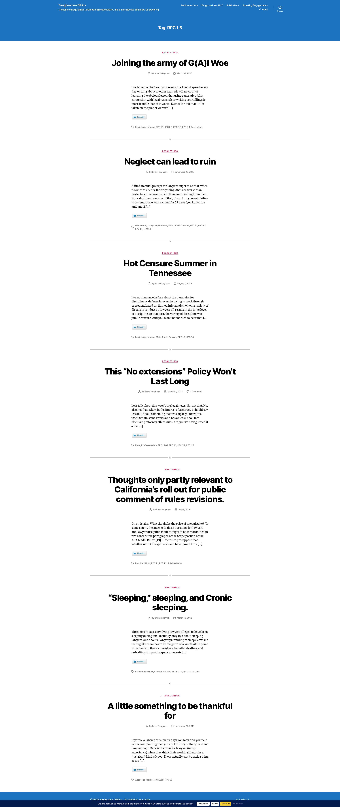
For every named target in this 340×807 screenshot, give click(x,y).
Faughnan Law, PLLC (212, 5)
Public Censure (182, 225)
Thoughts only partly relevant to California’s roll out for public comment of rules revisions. (170, 489)
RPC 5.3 (177, 127)
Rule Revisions (175, 563)
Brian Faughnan (161, 73)
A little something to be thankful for (170, 711)
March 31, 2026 (184, 73)
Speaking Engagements (255, 5)
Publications (233, 5)
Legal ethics (170, 52)
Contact (263, 9)
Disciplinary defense (145, 127)
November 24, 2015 (184, 726)
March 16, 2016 (184, 617)
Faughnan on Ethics (72, 5)
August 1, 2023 (184, 283)
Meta (170, 225)
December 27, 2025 (184, 172)
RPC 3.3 (168, 127)
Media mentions (189, 5)
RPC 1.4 (139, 228)
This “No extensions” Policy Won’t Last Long (170, 376)
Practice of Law (142, 563)
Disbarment (140, 225)
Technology (197, 127)
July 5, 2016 (184, 509)
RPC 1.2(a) (163, 445)
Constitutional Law (144, 671)
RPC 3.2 (181, 445)
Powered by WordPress (137, 799)
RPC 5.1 (147, 228)
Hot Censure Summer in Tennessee (169, 268)
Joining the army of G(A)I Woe (170, 63)
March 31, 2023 (175, 391)
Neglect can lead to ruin (170, 161)
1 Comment (196, 391)
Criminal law (160, 671)
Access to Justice (143, 779)
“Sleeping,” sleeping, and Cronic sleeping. (170, 602)
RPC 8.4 (186, 127)
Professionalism (149, 445)
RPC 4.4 (190, 445)
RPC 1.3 (159, 127)
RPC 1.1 (193, 225)
